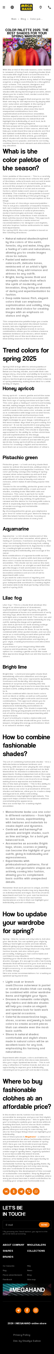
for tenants (9, 1266)
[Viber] (28, 1191)
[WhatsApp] (36, 1191)
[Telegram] (21, 1191)
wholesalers (36, 1244)
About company (13, 1244)
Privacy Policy (21, 1334)
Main (13, 19)
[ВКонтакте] (6, 1191)
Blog (23, 19)
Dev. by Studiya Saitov (27, 1340)
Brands (8, 1256)
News (29, 1270)
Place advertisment (12, 1275)
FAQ (29, 1266)
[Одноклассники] (13, 1191)
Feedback (7, 1279)
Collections (36, 1250)
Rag (4, 1270)
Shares (8, 1250)
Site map (31, 1279)
